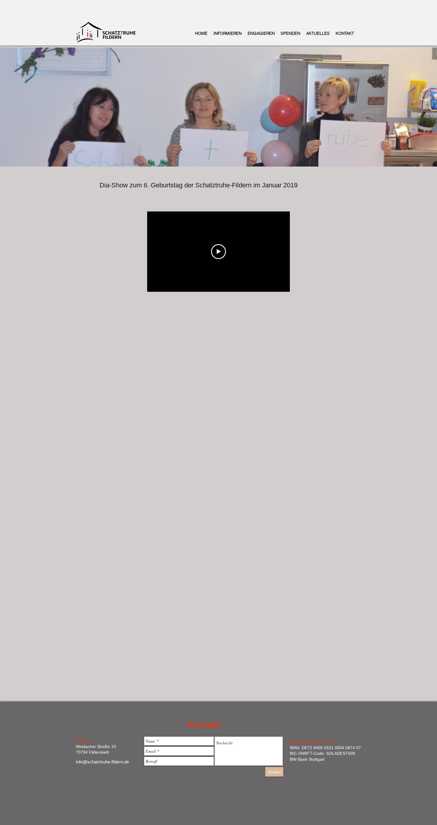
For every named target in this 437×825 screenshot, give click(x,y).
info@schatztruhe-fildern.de (102, 761)
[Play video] (218, 251)
